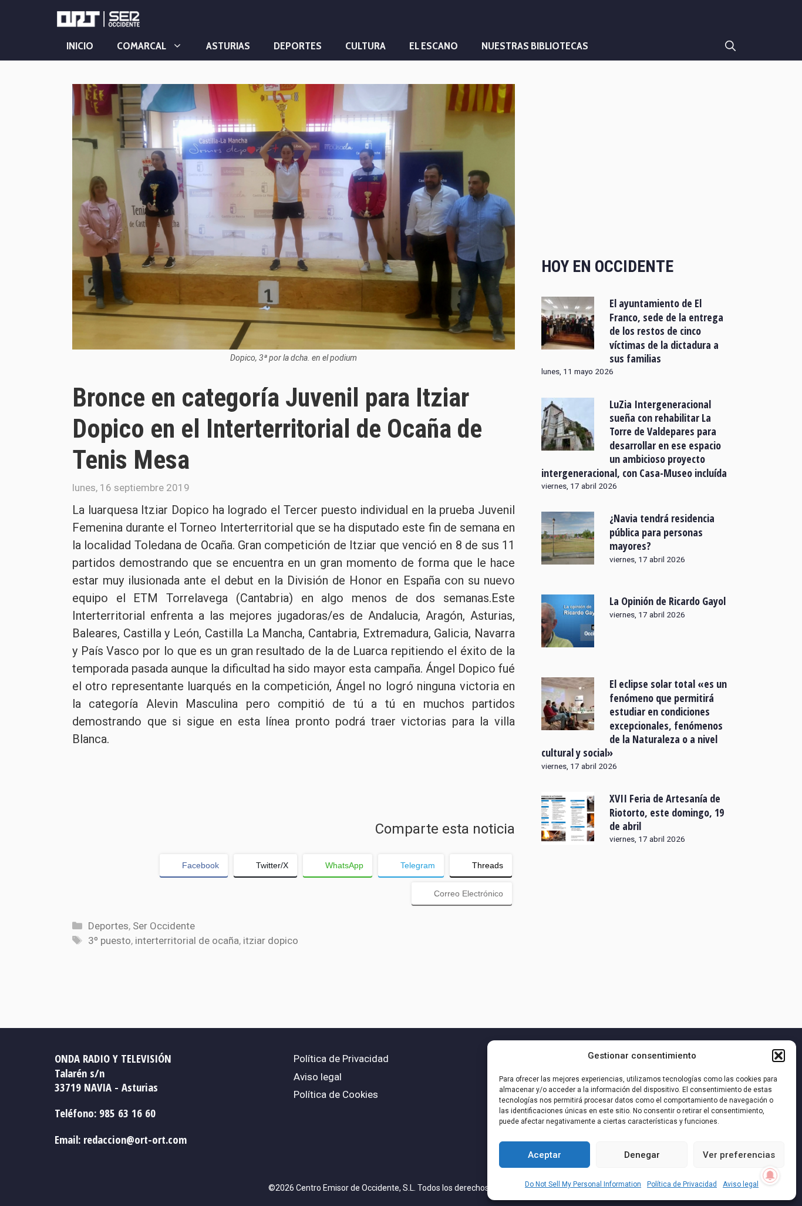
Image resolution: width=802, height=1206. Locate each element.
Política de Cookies (336, 1094)
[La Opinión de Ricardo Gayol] (567, 640)
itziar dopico (270, 940)
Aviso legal (741, 1184)
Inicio (79, 45)
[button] (778, 1055)
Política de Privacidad (682, 1184)
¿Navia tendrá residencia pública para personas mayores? (662, 532)
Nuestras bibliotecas (534, 45)
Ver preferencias (739, 1155)
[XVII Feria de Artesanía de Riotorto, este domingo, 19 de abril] (567, 837)
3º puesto (109, 940)
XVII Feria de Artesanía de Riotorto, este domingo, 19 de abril (666, 812)
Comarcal (141, 45)
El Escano (433, 45)
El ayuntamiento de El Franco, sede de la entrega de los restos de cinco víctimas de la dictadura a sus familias (666, 330)
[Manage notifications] (770, 1175)
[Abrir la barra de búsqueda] (730, 46)
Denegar (642, 1155)
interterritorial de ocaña (187, 940)
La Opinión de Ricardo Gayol (667, 601)
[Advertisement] (635, 160)
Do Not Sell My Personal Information (583, 1184)
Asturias (228, 45)
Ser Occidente (164, 926)
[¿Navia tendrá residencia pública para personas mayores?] (567, 557)
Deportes (298, 45)
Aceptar (544, 1155)
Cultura (365, 45)
